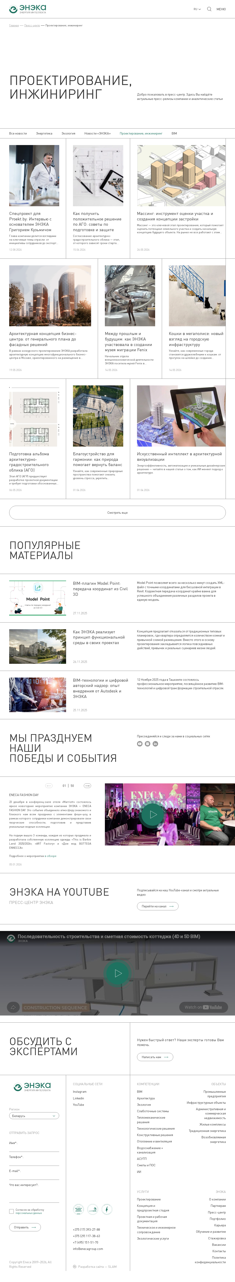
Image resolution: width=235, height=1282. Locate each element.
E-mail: (15, 1171)
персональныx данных (29, 1212)
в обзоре (50, 856)
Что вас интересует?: (24, 1185)
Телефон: (16, 1157)
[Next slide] (87, 785)
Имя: (13, 1143)
